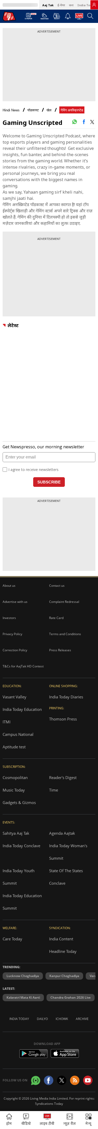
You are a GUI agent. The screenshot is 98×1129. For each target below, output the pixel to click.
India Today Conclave (21, 845)
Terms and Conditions (65, 634)
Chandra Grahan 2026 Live (70, 997)
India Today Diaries (66, 696)
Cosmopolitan (15, 777)
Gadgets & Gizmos (19, 802)
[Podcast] (56, 16)
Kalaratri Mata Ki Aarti (23, 997)
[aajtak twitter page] (61, 1080)
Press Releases (60, 650)
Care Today (12, 938)
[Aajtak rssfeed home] (74, 1080)
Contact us (57, 585)
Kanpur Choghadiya (64, 976)
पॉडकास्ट (33, 110)
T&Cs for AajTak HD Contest (23, 666)
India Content (61, 938)
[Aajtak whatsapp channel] (35, 1080)
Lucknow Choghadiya (23, 976)
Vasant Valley (14, 696)
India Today (86, 5)
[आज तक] (9, 16)
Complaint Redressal (64, 601)
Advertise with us (15, 601)
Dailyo (42, 1019)
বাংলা (71, 5)
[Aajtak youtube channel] (88, 1080)
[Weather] (45, 18)
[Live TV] (79, 18)
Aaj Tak (48, 5)
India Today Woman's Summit (68, 852)
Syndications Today (49, 1103)
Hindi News (11, 110)
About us (9, 585)
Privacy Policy (12, 634)
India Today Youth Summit (18, 877)
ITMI (6, 721)
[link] (94, 5)
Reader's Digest (63, 777)
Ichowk (62, 1019)
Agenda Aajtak (62, 833)
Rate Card (56, 618)
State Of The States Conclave (66, 877)
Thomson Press (63, 719)
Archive (82, 1019)
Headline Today (63, 951)
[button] (88, 1120)
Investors (9, 618)
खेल (49, 110)
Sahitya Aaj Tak (16, 833)
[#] (74, 122)
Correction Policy (15, 650)
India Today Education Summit (22, 902)
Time (53, 790)
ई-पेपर (61, 5)
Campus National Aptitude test (18, 740)
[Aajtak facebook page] (48, 1080)
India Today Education (22, 709)
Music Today (14, 790)
